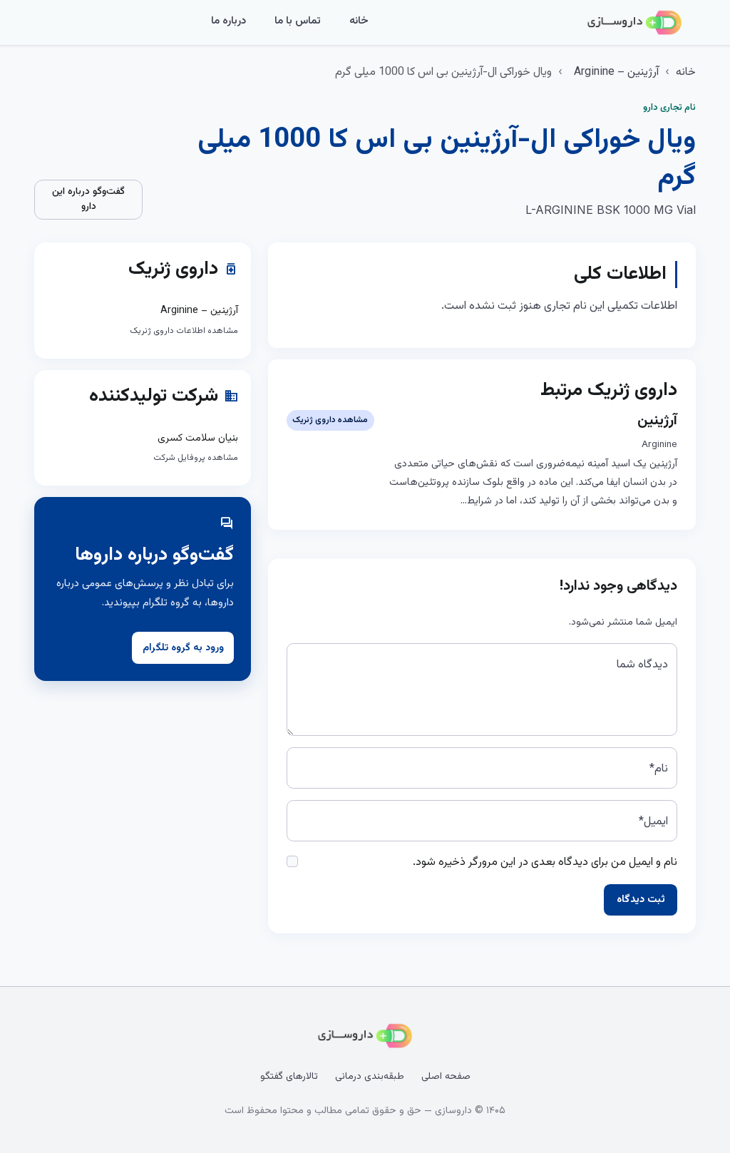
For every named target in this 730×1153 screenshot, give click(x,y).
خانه (359, 21)
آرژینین (657, 420)
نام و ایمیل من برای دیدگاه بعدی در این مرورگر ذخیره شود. (545, 862)
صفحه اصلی (446, 1077)
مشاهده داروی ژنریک (330, 420)
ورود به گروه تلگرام (183, 648)
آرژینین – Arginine (616, 72)
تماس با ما (297, 21)
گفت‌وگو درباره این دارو (88, 199)
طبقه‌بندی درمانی (369, 1077)
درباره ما (228, 21)
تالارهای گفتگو (289, 1077)
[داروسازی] (634, 22)
